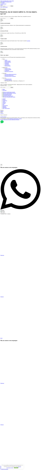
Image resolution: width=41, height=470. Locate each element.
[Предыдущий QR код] (1, 212)
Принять (17, 119)
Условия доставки (8, 69)
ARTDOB (9, 85)
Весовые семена (8, 65)
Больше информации (8, 119)
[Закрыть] (1, 165)
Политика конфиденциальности (10, 74)
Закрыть (1, 111)
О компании (7, 70)
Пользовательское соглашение (10, 76)
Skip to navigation (3, 0)
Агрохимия (7, 62)
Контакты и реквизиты (9, 71)
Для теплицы (7, 64)
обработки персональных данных (15, 118)
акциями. (28, 40)
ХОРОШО (16, 467)
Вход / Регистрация (6, 108)
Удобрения (7, 63)
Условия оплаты (8, 68)
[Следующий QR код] (4, 212)
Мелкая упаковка (8, 61)
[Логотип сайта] (5, 1)
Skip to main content (10, 0)
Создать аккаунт (3, 116)
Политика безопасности (9, 75)
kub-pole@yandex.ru (8, 79)
